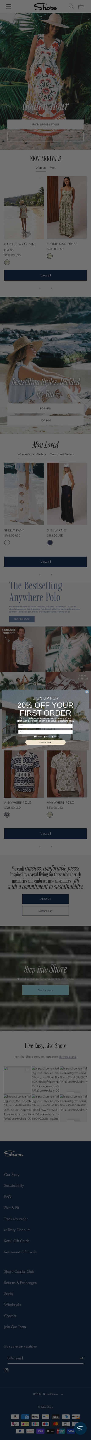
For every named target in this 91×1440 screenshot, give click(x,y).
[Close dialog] (86, 691)
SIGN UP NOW (45, 742)
